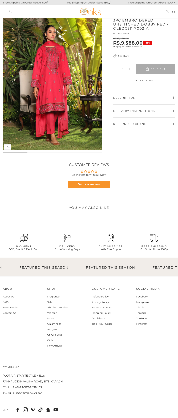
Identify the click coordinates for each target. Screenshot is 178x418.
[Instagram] (25, 409)
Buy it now (144, 80)
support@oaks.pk (27, 393)
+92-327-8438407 (30, 387)
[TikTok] (40, 409)
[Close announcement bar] (174, 2)
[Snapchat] (48, 409)
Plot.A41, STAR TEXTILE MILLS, (24, 375)
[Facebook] (17, 409)
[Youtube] (55, 409)
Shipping (117, 47)
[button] (4, 11)
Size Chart (123, 56)
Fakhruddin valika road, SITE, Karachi (33, 381)
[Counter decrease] (116, 69)
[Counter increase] (130, 69)
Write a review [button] (89, 184)
